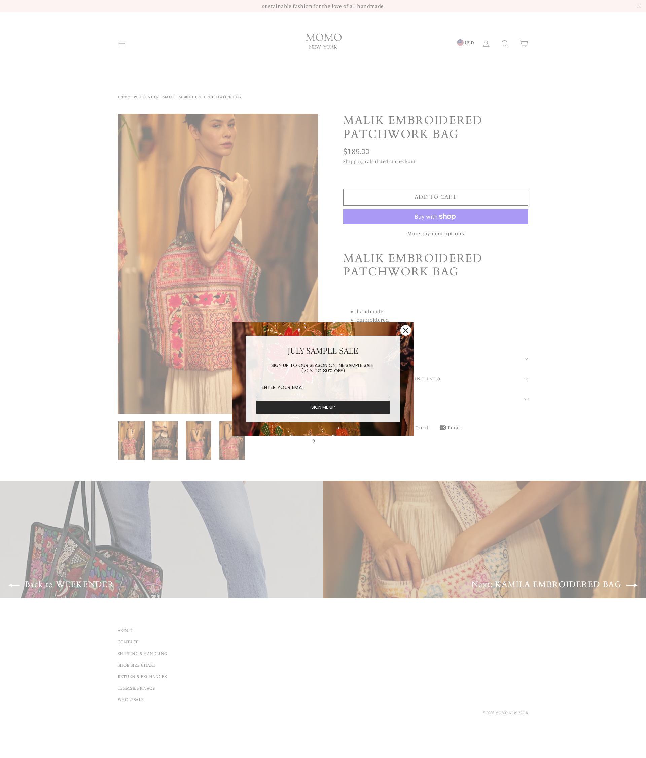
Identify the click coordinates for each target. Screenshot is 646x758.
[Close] (406, 330)
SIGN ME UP (323, 407)
